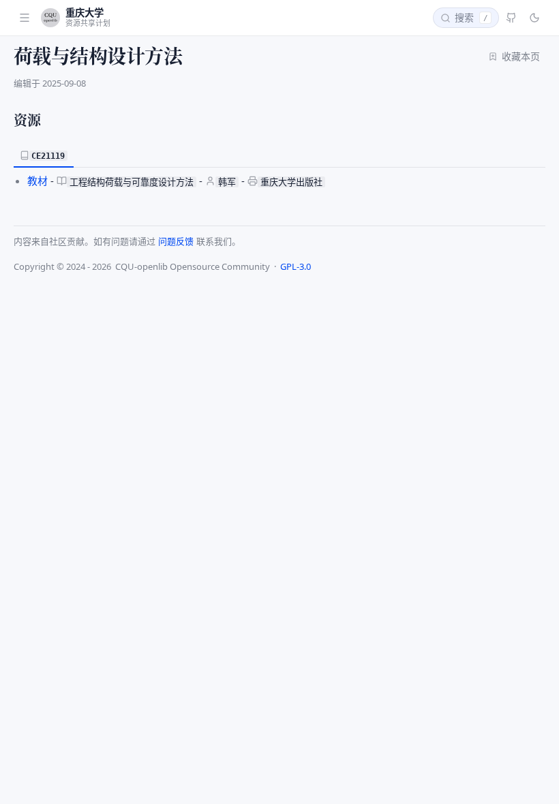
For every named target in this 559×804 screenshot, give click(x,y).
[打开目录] (24, 18)
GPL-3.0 (295, 266)
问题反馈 (176, 241)
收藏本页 (521, 56)
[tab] (44, 156)
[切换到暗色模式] (534, 18)
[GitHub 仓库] (511, 18)
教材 (37, 180)
